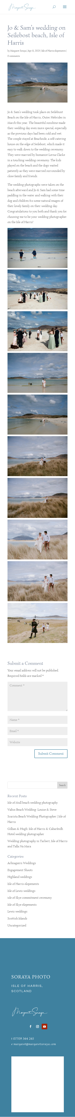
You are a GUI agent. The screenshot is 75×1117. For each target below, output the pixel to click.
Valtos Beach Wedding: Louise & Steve (32, 810)
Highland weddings (20, 877)
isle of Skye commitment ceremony (30, 898)
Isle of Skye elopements (22, 905)
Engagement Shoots (20, 870)
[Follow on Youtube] (44, 1026)
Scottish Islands (17, 918)
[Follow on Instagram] (37, 1026)
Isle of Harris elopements (54, 50)
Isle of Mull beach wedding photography (33, 803)
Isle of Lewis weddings (21, 891)
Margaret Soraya (18, 50)
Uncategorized (17, 925)
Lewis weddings (17, 911)
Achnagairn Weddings (22, 863)
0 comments (14, 55)
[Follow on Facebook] (30, 1026)
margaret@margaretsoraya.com (35, 1044)
